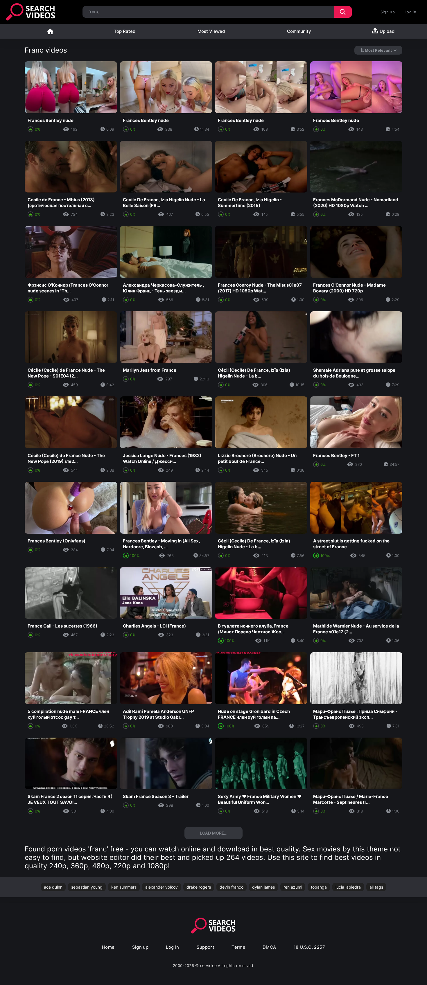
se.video (208, 965)
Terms (238, 947)
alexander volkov (161, 887)
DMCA (269, 947)
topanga (319, 887)
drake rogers (198, 887)
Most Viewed (211, 31)
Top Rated (124, 31)
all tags (376, 887)
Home (50, 31)
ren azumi (293, 887)
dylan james (263, 887)
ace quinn (53, 887)
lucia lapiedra (348, 887)
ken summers (124, 887)
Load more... (213, 833)
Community (299, 31)
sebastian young (87, 887)
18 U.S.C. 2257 (309, 947)
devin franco (231, 887)
